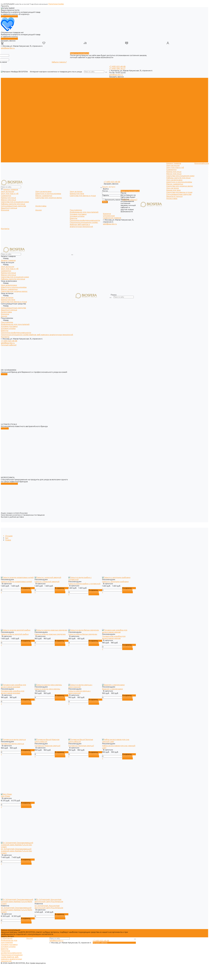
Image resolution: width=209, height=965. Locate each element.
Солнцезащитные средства (13, 110)
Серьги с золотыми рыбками (115, 582)
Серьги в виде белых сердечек (82, 634)
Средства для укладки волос (14, 102)
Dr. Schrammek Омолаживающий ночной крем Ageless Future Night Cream (16, 910)
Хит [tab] (6, 538)
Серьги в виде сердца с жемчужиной (79, 692)
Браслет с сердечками (112, 689)
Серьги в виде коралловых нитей (16, 582)
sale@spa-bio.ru (8, 48)
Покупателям (130, 135)
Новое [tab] (8, 540)
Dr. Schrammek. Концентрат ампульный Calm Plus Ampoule (49, 907)
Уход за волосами (9, 95)
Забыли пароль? (59, 62)
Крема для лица (8, 87)
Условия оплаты (50, 85)
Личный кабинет (9, 345)
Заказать (5, 428)
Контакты (128, 161)
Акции (127, 132)
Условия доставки (51, 83)
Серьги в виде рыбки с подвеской (84, 584)
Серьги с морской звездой (47, 582)
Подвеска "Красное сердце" (48, 746)
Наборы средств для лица (13, 93)
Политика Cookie (56, 4)
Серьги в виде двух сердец (47, 689)
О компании (6, 938)
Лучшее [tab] (9, 536)
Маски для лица (8, 89)
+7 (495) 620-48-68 (117, 66)
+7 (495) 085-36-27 (117, 69)
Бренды (47, 87)
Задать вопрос (7, 936)
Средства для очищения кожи (15, 91)
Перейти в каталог (9, 16)
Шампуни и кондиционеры (14, 97)
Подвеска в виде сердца (12, 744)
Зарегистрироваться (79, 53)
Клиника (128, 130)
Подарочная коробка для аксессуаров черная (114, 637)
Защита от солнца (9, 112)
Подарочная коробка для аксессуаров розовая (12, 692)
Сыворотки (6, 85)
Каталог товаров (131, 81)
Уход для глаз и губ (9, 83)
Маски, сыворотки (9, 99)
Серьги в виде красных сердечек (50, 634)
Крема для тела (8, 106)
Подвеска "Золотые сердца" (81, 746)
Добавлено (26, 590)
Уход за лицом (7, 81)
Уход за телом (7, 104)
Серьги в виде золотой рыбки (15, 634)
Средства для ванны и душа (14, 108)
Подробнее (26, 592)
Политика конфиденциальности (58, 89)
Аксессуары (6, 114)
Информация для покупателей (57, 81)
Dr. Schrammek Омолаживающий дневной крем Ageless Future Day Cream (16, 851)
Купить (4, 374)
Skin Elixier (5, 796)
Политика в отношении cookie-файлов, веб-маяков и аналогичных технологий (79, 91)
